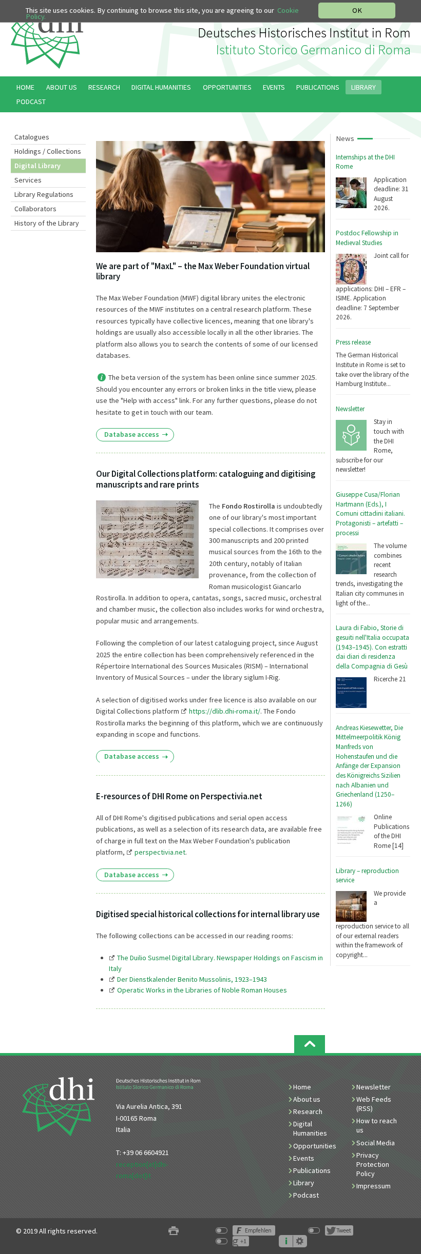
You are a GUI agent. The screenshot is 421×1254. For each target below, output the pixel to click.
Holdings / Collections (47, 151)
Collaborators (35, 208)
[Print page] (173, 1231)
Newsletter (350, 408)
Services (28, 180)
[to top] (309, 1044)
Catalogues (31, 136)
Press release (353, 342)
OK (357, 10)
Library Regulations (43, 194)
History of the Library (46, 223)
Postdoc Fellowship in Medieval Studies (367, 238)
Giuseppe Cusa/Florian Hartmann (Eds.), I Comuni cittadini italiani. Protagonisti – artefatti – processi (370, 513)
